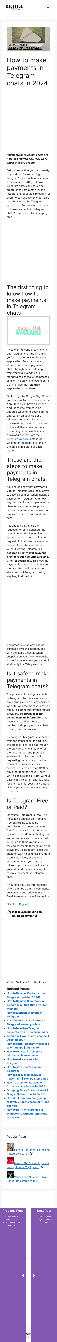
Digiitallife (24, 904)
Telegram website (18, 438)
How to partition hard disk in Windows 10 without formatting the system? (27, 1113)
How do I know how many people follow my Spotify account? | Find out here (28, 1102)
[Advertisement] (28, 122)
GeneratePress (28, 1337)
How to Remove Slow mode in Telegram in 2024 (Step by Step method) (27, 1005)
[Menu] (48, 7)
